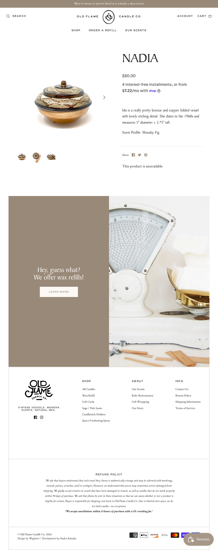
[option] (62, 97)
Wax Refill (88, 396)
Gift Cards (88, 402)
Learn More (59, 291)
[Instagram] (41, 417)
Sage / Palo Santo (92, 408)
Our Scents (135, 30)
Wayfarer (34, 538)
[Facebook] (35, 417)
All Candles (88, 389)
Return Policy (183, 396)
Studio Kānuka (68, 538)
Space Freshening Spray (96, 421)
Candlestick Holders (94, 414)
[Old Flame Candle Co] (109, 16)
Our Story (137, 408)
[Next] (104, 97)
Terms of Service (185, 408)
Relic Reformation (142, 396)
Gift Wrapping (140, 402)
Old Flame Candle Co (32, 534)
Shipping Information (188, 402)
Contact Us (181, 389)
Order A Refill (103, 30)
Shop (76, 30)
